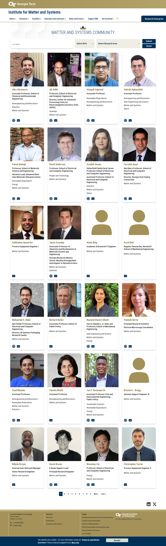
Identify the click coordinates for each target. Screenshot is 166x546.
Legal (84, 514)
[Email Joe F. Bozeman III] (93, 420)
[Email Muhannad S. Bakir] (18, 346)
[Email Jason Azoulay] (55, 276)
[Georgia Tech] (126, 514)
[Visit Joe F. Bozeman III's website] (88, 420)
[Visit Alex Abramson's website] (13, 120)
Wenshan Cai (93, 464)
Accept (117, 540)
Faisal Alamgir (19, 164)
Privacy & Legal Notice (90, 540)
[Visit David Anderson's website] (51, 199)
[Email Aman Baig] (88, 276)
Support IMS (93, 19)
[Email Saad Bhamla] (18, 420)
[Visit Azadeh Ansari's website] (88, 199)
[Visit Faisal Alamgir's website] (13, 199)
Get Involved (107, 19)
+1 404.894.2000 (18, 522)
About (11, 19)
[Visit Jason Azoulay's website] (51, 276)
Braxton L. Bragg (132, 390)
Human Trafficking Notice (90, 524)
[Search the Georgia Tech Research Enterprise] (117, 19)
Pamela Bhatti (56, 390)
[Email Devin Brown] (55, 485)
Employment (50, 521)
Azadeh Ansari (94, 164)
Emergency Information (54, 524)
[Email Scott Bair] (125, 276)
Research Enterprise (154, 19)
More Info (75, 543)
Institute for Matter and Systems (34, 12)
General (49, 514)
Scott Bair (129, 242)
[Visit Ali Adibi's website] (51, 120)
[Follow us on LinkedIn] (149, 505)
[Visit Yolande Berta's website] (125, 346)
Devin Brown (55, 464)
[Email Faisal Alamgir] (18, 199)
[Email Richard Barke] (51, 346)
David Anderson (57, 164)
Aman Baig (92, 242)
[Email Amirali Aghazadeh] (130, 120)
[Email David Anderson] (55, 199)
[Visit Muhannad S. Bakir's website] (13, 346)
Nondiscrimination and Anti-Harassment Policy (97, 517)
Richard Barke (56, 319)
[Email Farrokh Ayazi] (130, 199)
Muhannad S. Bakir (21, 319)
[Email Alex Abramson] (18, 120)
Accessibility (86, 533)
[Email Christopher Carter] (125, 485)
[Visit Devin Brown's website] (51, 485)
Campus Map (17, 525)
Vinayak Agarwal (95, 89)
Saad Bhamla (18, 390)
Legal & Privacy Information (91, 521)
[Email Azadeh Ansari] (93, 199)
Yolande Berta (131, 319)
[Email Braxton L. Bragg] (130, 420)
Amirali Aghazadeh (133, 89)
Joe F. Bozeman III (96, 390)
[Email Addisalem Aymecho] (13, 276)
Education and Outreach (54, 19)
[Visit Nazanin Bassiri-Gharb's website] (88, 346)
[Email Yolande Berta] (130, 346)
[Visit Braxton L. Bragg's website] (125, 420)
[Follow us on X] (154, 505)
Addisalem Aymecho (22, 242)
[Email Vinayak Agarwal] (93, 120)
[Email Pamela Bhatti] (51, 420)
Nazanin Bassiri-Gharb (98, 319)
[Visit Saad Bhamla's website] (13, 420)
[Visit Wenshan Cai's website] (88, 485)
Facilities (36, 19)
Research (23, 19)
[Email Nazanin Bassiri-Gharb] (93, 346)
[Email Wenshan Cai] (93, 485)
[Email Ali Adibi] (55, 120)
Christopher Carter (133, 464)
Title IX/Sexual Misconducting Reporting (95, 527)
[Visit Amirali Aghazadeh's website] (125, 120)
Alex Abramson (20, 89)
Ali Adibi (53, 89)
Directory (49, 517)
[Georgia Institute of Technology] (83, 4)
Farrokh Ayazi (131, 164)
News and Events (76, 19)
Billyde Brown (19, 464)
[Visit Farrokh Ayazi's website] (125, 199)
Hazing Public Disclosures (91, 530)
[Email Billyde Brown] (13, 485)
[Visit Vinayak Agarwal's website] (88, 120)
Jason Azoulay (56, 242)
